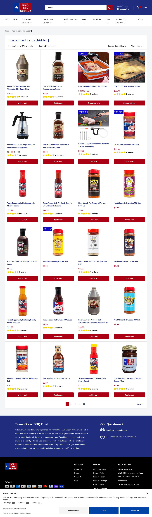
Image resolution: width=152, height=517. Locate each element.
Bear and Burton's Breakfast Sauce (56, 378)
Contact (77, 477)
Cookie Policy (98, 484)
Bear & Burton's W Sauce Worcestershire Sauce (52, 87)
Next (139, 404)
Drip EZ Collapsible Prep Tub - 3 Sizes (92, 86)
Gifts (108, 19)
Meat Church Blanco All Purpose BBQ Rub (92, 262)
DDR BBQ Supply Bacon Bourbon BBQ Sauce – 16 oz (128, 379)
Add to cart (22, 103)
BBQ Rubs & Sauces (48, 21)
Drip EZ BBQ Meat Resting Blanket (127, 86)
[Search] (109, 7)
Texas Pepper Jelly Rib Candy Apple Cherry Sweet (92, 379)
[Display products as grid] (139, 46)
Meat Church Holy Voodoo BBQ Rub (127, 203)
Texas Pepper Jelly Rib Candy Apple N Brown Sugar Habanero (57, 204)
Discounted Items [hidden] (22, 31)
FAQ (76, 480)
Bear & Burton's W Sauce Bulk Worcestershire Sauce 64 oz (18, 87)
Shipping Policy (99, 469)
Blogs (140, 19)
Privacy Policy (99, 477)
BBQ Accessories (70, 19)
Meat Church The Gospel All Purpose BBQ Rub (92, 204)
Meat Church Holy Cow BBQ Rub (126, 261)
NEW (15, 19)
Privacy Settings (100, 480)
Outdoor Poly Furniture (121, 21)
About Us (78, 469)
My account (122, 9)
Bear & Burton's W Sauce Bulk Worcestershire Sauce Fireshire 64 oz (93, 321)
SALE (7, 19)
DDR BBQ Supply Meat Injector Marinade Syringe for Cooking (93, 144)
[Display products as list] (142, 46)
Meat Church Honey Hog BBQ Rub (55, 261)
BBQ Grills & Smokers (26, 21)
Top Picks (97, 19)
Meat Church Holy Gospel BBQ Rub (127, 320)
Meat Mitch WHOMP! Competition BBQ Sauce (22, 262)
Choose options (94, 103)
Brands (84, 19)
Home (7, 31)
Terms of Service (100, 488)
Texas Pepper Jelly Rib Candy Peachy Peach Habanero (21, 321)
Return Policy (98, 473)
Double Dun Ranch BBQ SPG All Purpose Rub (22, 379)
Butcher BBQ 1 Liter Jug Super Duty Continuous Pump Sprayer (21, 145)
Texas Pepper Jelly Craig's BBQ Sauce (57, 320)
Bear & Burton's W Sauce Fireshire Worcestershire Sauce (56, 145)
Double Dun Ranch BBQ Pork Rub (126, 144)
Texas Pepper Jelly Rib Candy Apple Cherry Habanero (21, 204)
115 (84, 404)
